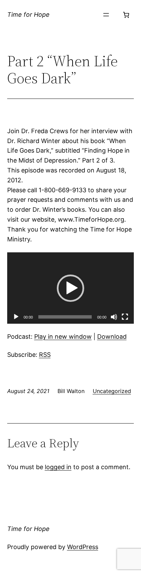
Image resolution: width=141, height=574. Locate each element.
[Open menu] (106, 15)
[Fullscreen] (124, 316)
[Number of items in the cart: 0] (126, 15)
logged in (58, 467)
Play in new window (63, 336)
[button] (70, 288)
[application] (70, 288)
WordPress (82, 546)
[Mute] (114, 316)
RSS (45, 354)
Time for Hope (28, 14)
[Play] (16, 316)
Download (112, 336)
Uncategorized (112, 391)
